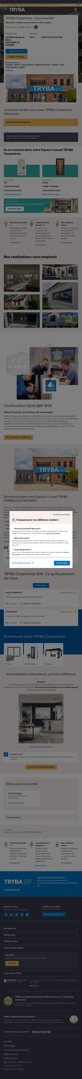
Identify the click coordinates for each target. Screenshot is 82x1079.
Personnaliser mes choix (21, 563)
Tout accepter (61, 563)
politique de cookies (53, 533)
